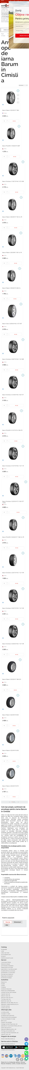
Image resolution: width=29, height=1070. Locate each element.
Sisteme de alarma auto (7, 958)
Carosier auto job (5, 1006)
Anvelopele (4, 949)
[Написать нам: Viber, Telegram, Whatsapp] (26, 1058)
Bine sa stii (3, 1020)
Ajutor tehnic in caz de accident (9, 969)
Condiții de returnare (6, 989)
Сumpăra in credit (5, 1013)
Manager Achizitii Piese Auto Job (9, 1024)
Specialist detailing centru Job (8, 1029)
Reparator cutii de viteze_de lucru (9, 1002)
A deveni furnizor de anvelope (8, 992)
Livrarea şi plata (5, 1012)
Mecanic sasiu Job (5, 1034)
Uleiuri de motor (5, 952)
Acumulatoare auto (6, 954)
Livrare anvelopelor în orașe (8, 1019)
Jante (2, 951)
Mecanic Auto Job (5, 995)
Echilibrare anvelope (6, 977)
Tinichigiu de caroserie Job (8, 1031)
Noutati (3, 983)
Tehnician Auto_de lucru (7, 997)
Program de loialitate (6, 1022)
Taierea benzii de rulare (7, 967)
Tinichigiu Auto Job (6, 999)
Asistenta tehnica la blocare (8, 971)
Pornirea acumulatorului (7, 974)
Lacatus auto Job (5, 1007)
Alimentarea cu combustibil (8, 972)
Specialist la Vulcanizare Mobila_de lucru (11, 1025)
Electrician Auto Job (6, 1001)
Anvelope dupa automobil (7, 1015)
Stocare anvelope (5, 964)
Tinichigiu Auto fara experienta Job (9, 1032)
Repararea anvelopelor (7, 976)
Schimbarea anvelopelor (7, 965)
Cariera (3, 22)
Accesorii (4, 2)
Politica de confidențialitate (8, 990)
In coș (14, 121)
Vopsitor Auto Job (5, 994)
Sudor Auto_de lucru (6, 1027)
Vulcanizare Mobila (6, 962)
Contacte (3, 987)
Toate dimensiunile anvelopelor (9, 1017)
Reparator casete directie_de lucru (9, 1004)
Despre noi (4, 982)
